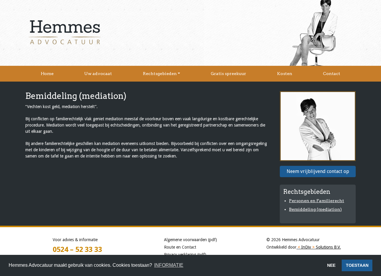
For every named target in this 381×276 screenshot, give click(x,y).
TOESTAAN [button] (357, 265)
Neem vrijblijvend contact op (318, 171)
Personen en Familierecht (316, 200)
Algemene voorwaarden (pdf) (190, 239)
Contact (331, 73)
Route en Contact (180, 247)
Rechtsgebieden (160, 73)
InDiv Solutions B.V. (319, 247)
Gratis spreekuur (228, 73)
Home (47, 73)
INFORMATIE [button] (168, 265)
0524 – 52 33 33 (77, 249)
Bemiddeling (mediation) (315, 209)
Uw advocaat (98, 73)
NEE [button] (331, 265)
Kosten (284, 73)
